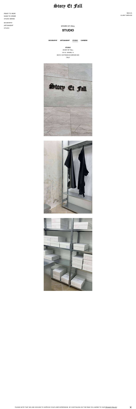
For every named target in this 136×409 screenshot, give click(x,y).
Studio (75, 40)
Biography (53, 40)
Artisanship (65, 40)
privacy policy (111, 407)
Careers (84, 40)
